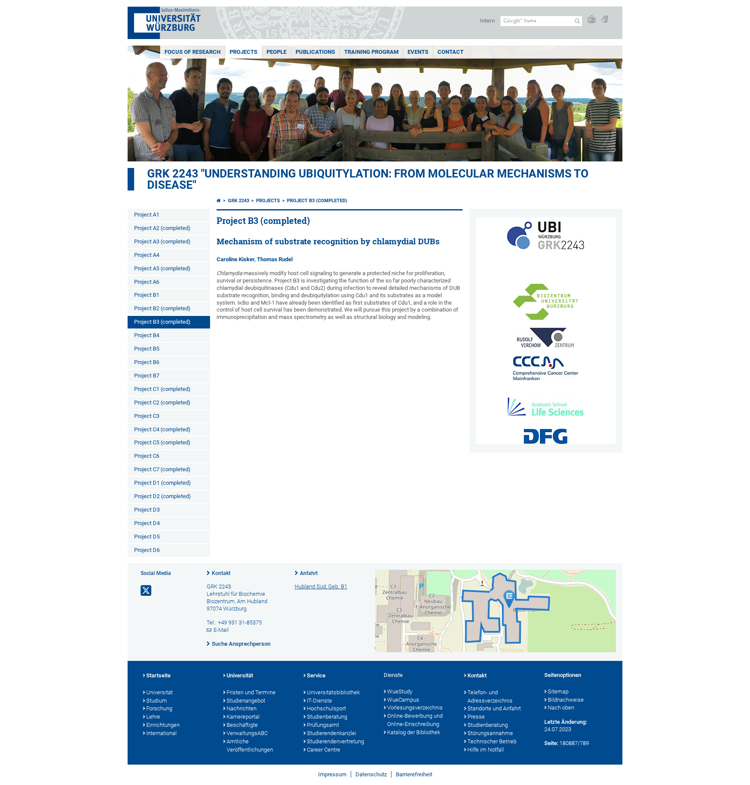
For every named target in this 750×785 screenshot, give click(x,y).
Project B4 (146, 335)
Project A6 (146, 282)
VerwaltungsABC (247, 733)
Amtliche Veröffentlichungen (250, 745)
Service (316, 675)
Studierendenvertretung (335, 741)
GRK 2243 (238, 201)
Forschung (159, 708)
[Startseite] (219, 201)
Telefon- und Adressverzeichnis (490, 696)
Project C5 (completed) (162, 442)
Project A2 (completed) (162, 228)
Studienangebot (246, 700)
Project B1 (146, 295)
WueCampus (403, 699)
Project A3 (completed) (162, 241)
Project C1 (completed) (162, 389)
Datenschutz (371, 774)
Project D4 (147, 523)
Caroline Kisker (235, 259)
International (161, 733)
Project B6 (146, 362)
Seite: (551, 743)
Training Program (371, 52)
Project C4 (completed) (162, 429)
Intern (487, 20)
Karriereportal (243, 716)
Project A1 (146, 214)
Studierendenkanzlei (331, 733)
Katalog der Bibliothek (413, 732)
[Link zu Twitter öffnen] (147, 590)
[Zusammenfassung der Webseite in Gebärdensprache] (604, 19)
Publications (315, 52)
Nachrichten (242, 708)
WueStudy (399, 691)
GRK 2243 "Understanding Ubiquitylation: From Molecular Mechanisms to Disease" (368, 179)
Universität (159, 692)
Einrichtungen (163, 725)
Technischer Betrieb (491, 741)
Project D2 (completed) (162, 496)
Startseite (158, 675)
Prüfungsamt (323, 725)
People (276, 52)
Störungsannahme (490, 733)
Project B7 (146, 375)
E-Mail (221, 630)
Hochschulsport (326, 708)
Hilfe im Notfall (485, 749)
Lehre (153, 716)
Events (418, 52)
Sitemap (558, 691)
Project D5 (147, 536)
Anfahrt (309, 573)
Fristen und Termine (251, 692)
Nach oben (561, 707)
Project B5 (146, 348)
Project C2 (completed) (162, 402)
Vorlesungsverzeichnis (415, 707)
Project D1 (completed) (162, 483)
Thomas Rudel (275, 259)
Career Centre (323, 749)
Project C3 (146, 416)
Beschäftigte (242, 725)
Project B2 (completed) (162, 308)
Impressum (332, 774)
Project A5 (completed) (162, 268)
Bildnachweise (566, 699)
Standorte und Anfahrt (494, 708)
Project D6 (147, 550)
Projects (243, 52)
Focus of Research (192, 52)
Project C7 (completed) (162, 469)
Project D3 (147, 509)
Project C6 (146, 456)
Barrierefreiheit (414, 774)
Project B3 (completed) (162, 322)
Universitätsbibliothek (333, 692)
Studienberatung (327, 716)
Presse (476, 716)
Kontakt (221, 573)
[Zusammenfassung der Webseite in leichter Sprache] (591, 19)
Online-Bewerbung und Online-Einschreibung (415, 720)
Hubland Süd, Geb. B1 (321, 586)
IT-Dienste (319, 700)
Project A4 (146, 255)
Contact (451, 52)
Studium (156, 700)
